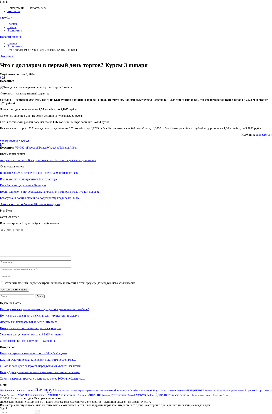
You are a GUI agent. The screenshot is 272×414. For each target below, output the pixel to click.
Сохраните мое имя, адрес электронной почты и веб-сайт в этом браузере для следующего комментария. (70, 283)
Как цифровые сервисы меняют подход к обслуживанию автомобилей (44, 309)
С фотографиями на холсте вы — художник (27, 340)
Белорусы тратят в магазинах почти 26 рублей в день (33, 353)
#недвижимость (37, 394)
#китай (221, 390)
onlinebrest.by (264, 134)
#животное (182, 390)
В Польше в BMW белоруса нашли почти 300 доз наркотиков (39, 172)
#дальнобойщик (150, 390)
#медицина (12, 395)
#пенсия (53, 394)
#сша (183, 394)
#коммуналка (231, 391)
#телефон (191, 395)
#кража (241, 391)
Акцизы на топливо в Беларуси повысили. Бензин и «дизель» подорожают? (48, 160)
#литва (3, 395)
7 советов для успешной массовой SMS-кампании (31, 334)
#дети (173, 390)
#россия (162, 395)
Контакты (13, 11)
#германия (121, 390)
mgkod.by (6, 17)
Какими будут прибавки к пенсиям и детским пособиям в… (38, 359)
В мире (11, 27)
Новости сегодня (10, 36)
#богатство (72, 391)
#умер (209, 395)
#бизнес (62, 390)
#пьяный (131, 395)
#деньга (164, 390)
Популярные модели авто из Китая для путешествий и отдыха (39, 315)
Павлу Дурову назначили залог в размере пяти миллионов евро (40, 372)
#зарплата (195, 390)
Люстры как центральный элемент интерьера (28, 321)
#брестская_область (94, 391)
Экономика (14, 30)
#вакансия (108, 391)
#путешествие (119, 395)
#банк (30, 390)
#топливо (200, 395)
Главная (12, 23)
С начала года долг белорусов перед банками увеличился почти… (42, 366)
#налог (22, 395)
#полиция (83, 395)
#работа (141, 394)
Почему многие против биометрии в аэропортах (30, 328)
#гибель (135, 390)
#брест (81, 391)
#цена (225, 395)
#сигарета (173, 395)
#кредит (250, 390)
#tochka (14, 390)
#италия (212, 391)
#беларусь (6, 140)
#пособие (106, 395)
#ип (207, 390)
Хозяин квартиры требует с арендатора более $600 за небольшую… (42, 378)
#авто (24, 390)
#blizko (4, 390)
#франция (217, 395)
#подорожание (68, 394)
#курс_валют (21, 140)
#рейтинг (151, 395)
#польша (94, 395)
